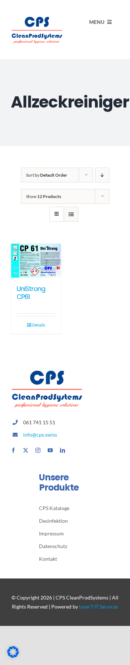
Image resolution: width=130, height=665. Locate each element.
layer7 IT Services (98, 606)
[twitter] (25, 450)
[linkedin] (62, 450)
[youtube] (50, 450)
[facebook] (13, 450)
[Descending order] (102, 175)
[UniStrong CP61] (36, 261)
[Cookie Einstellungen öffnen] (13, 655)
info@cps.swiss (40, 435)
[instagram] (37, 450)
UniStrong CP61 (31, 292)
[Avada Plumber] (37, 17)
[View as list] (71, 214)
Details (38, 325)
